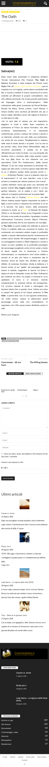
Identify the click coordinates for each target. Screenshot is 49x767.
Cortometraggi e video (9, 732)
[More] (28, 27)
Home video (30, 757)
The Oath (15, 341)
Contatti (24, 760)
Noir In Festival (36, 338)
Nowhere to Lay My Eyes (8, 391)
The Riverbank (22, 390)
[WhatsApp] (22, 27)
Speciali (20, 757)
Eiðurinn (26, 338)
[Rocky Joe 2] (24, 537)
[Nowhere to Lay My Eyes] (8, 383)
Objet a (35, 390)
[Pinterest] (16, 27)
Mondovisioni (6, 744)
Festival (9, 9)
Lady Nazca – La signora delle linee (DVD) (17, 582)
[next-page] (26, 396)
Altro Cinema (42, 757)
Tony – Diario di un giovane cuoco (14, 615)
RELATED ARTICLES (15, 374)
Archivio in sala (7, 720)
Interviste (4, 736)
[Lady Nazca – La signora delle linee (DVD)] (24, 573)
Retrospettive (6, 740)
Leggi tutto (5, 565)
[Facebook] (4, 27)
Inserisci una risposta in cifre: (12, 462)
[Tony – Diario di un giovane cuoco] (24, 606)
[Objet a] (40, 383)
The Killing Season (39, 362)
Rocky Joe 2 (6, 546)
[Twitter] (10, 27)
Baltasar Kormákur (14, 338)
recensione (6, 341)
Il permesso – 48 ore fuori (11, 363)
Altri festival (18, 9)
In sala (5, 757)
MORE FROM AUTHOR (33, 374)
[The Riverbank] (24, 383)
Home (3, 9)
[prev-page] (23, 396)
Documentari (6, 728)
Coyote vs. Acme (7, 513)
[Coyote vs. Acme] (24, 504)
